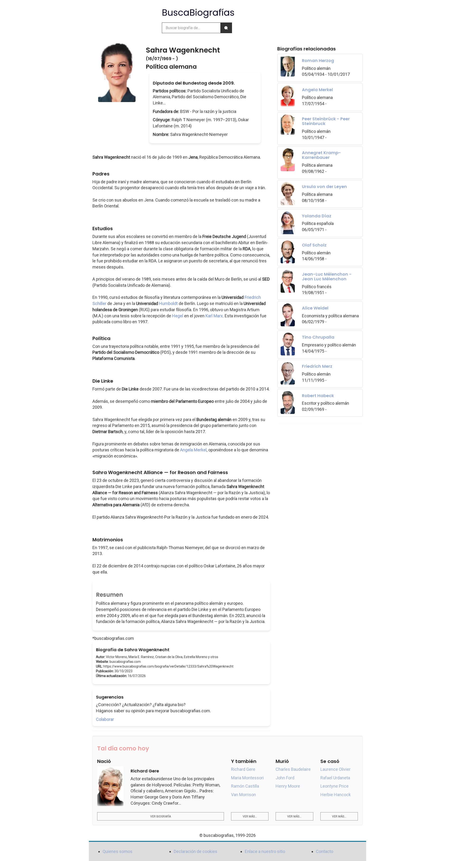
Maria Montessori (247, 777)
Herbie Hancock (335, 794)
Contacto (324, 851)
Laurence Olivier (335, 769)
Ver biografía (160, 816)
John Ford (285, 777)
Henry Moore (288, 786)
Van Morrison (243, 794)
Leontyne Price (334, 786)
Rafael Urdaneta (335, 777)
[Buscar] (226, 27)
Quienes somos (117, 851)
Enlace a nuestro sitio (265, 851)
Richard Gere (243, 769)
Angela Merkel (193, 449)
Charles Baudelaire (293, 769)
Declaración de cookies (195, 851)
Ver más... (250, 816)
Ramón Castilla (245, 786)
